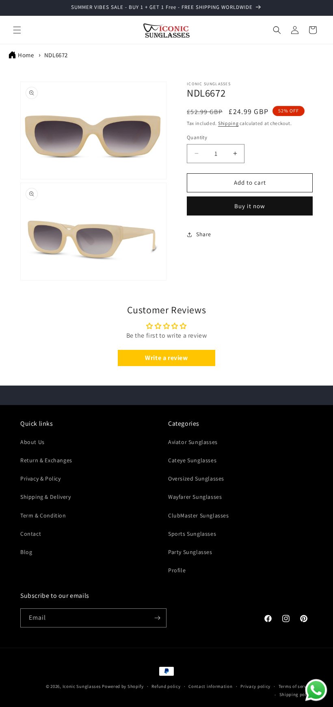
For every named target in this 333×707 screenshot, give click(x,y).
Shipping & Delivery (45, 496)
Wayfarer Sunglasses (195, 496)
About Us (32, 442)
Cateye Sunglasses (192, 460)
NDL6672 (56, 55)
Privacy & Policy (40, 478)
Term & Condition (43, 515)
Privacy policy (255, 686)
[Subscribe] (157, 617)
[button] (17, 30)
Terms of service (296, 686)
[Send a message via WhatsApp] (316, 690)
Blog (26, 552)
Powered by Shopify (123, 686)
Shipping (228, 123)
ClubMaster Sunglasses (198, 515)
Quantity (197, 137)
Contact (30, 533)
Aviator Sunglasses (193, 442)
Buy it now (249, 206)
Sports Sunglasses (192, 533)
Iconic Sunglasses (82, 686)
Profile (177, 570)
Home (26, 55)
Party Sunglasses (190, 552)
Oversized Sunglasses (196, 478)
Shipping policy (296, 694)
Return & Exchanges (46, 460)
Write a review (166, 358)
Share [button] (203, 234)
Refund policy (165, 686)
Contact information (210, 686)
